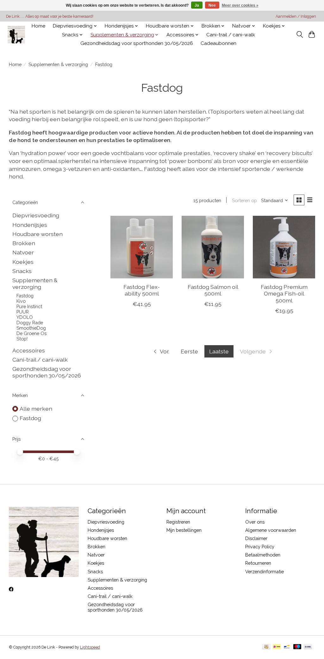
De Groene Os (31, 333)
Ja (197, 5)
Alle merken (36, 408)
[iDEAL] (277, 647)
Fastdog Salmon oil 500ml (213, 290)
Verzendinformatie (264, 571)
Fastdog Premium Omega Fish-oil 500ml (284, 293)
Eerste (189, 351)
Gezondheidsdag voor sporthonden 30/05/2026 (136, 43)
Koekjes (23, 261)
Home (38, 26)
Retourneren (258, 563)
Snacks (22, 271)
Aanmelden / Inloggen (296, 16)
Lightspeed (90, 647)
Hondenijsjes (29, 224)
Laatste (219, 351)
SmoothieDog (31, 328)
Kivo (21, 301)
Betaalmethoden (262, 554)
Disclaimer (256, 538)
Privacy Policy (259, 546)
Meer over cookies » (240, 5)
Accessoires (28, 350)
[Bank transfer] (308, 647)
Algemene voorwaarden (270, 530)
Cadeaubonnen (218, 43)
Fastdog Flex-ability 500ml (141, 290)
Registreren (178, 522)
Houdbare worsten (37, 234)
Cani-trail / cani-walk (230, 35)
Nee (212, 5)
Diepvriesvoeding (35, 215)
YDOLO (24, 317)
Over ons (255, 522)
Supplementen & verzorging (58, 64)
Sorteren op (244, 200)
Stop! (22, 338)
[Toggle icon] (299, 34)
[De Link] (16, 34)
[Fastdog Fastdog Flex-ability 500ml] (141, 247)
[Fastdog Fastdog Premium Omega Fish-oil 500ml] (284, 247)
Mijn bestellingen (184, 530)
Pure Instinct (29, 306)
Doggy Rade (29, 322)
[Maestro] (297, 647)
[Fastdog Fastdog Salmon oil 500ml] (213, 247)
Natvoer (23, 252)
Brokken (23, 243)
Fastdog (25, 295)
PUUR (22, 311)
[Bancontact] (287, 647)
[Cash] (266, 647)
